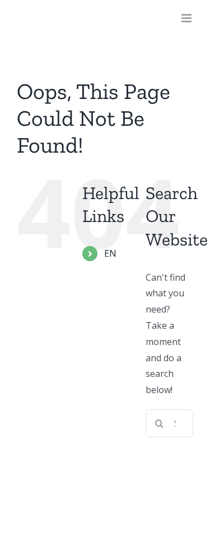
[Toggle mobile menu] (187, 18)
